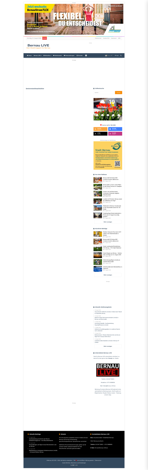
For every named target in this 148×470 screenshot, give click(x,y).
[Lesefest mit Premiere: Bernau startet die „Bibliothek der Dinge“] (98, 201)
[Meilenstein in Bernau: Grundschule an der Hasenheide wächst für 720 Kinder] (98, 208)
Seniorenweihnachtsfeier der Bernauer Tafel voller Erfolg (41, 110)
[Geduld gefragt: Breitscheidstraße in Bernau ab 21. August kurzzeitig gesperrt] (98, 215)
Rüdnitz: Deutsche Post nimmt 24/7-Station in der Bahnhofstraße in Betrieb (112, 233)
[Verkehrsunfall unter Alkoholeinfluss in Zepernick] (98, 269)
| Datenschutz (97, 460)
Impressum (114, 38)
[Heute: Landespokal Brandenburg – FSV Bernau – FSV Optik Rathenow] (98, 248)
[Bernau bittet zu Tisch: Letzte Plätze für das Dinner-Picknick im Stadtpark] (98, 187)
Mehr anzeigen (108, 222)
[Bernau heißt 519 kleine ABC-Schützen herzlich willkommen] (98, 180)
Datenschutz (98, 38)
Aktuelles (47, 55)
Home (30, 55)
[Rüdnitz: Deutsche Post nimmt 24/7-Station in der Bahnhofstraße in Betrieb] (98, 234)
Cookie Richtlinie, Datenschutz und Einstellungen (74, 462)
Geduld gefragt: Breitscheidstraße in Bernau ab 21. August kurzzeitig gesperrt (112, 215)
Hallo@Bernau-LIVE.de (109, 386)
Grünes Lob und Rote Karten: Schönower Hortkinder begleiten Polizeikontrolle (111, 193)
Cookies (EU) (106, 38)
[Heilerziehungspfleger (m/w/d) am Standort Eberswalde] (98, 262)
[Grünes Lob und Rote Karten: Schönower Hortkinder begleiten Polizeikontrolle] (98, 194)
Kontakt (80, 55)
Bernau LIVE (37, 55)
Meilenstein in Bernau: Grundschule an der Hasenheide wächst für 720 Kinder (112, 207)
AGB (119, 38)
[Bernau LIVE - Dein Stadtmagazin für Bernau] (38, 46)
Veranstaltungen (69, 55)
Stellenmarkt (58, 55)
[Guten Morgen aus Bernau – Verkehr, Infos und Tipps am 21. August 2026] (98, 255)
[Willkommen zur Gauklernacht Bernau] (74, 73)
